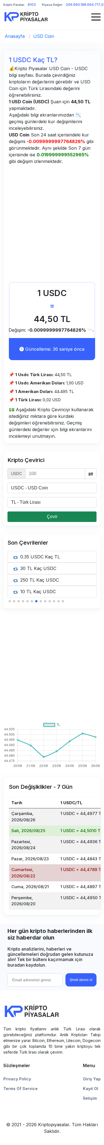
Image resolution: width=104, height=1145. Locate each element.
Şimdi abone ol (81, 980)
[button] (10, 601)
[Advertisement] (52, 224)
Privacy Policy (17, 1079)
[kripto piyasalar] (26, 16)
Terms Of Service (20, 1088)
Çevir (52, 516)
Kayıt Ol (90, 1088)
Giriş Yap (92, 1079)
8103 (32, 4)
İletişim (90, 1098)
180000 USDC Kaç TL (43, 557)
